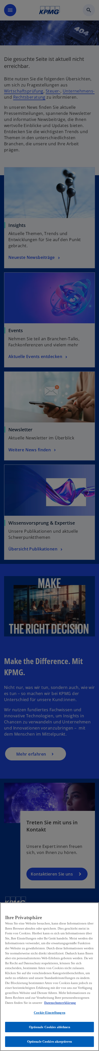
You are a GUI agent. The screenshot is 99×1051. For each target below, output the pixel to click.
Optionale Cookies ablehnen (49, 1027)
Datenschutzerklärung (60, 1003)
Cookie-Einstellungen (49, 1012)
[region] (49, 976)
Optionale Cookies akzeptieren (49, 1041)
